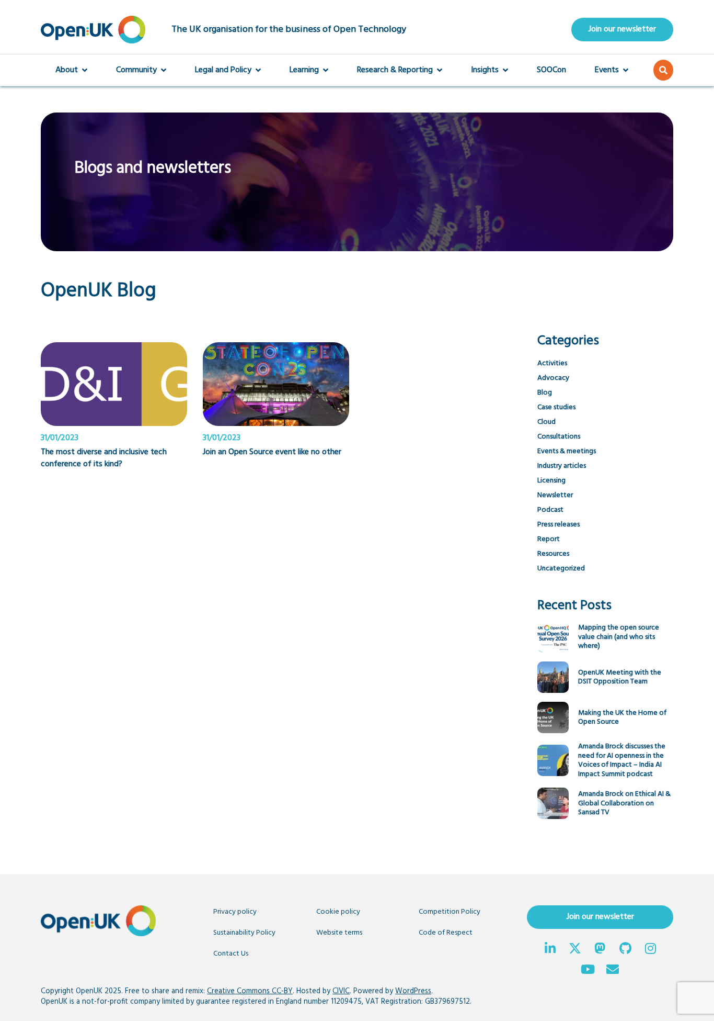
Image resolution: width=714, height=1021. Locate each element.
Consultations (558, 437)
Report (548, 539)
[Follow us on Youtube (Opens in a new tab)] (587, 971)
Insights (485, 70)
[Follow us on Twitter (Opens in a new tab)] (575, 950)
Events (607, 70)
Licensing (551, 481)
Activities (552, 363)
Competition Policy (449, 912)
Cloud (546, 422)
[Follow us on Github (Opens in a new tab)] (625, 950)
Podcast (550, 510)
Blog (544, 393)
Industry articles (561, 466)
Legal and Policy (223, 70)
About (66, 70)
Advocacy (553, 378)
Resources (553, 554)
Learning (304, 70)
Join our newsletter (622, 29)
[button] (663, 70)
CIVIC (341, 991)
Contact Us (230, 954)
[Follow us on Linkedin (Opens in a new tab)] (550, 950)
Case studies (556, 407)
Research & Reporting (395, 70)
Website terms (339, 933)
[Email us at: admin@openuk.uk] (612, 971)
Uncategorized (561, 569)
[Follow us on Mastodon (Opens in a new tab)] (600, 950)
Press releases (558, 525)
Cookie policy (338, 912)
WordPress (413, 991)
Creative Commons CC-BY (250, 991)
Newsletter (555, 495)
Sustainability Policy (244, 933)
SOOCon (551, 70)
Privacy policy (235, 912)
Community (136, 70)
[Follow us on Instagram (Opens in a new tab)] (650, 950)
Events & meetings (566, 451)
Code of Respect (446, 933)
